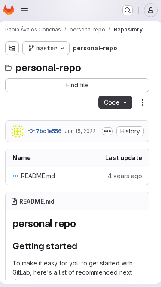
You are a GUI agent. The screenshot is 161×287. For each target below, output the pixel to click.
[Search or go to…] (127, 10)
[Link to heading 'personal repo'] (81, 223)
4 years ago (125, 175)
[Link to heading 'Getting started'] (82, 246)
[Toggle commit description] (107, 131)
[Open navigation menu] (24, 10)
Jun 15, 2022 (80, 131)
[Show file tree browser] (12, 48)
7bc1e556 (48, 131)
